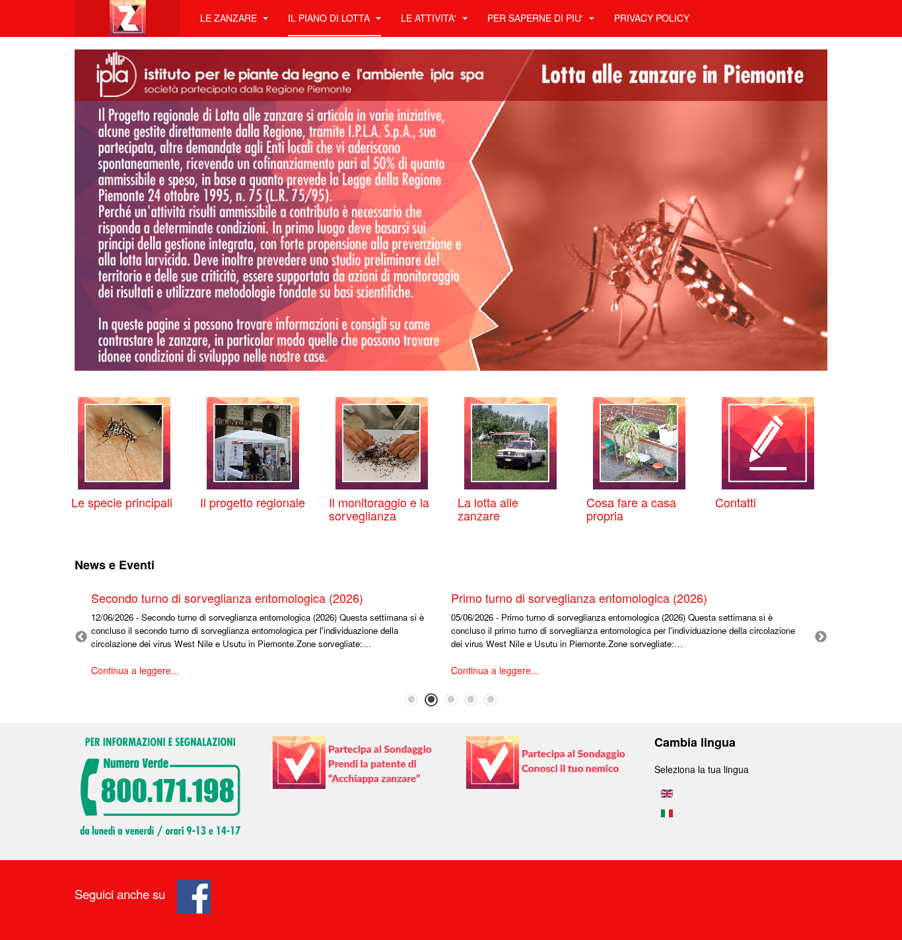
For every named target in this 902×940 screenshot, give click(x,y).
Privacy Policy (651, 17)
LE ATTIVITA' (430, 17)
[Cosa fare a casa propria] (639, 442)
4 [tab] (470, 699)
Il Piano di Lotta (330, 17)
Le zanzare (230, 17)
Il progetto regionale (252, 502)
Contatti (735, 502)
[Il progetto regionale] (253, 442)
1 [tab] (411, 699)
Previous (81, 637)
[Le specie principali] (124, 442)
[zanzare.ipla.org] (127, 18)
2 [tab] (431, 699)
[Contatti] (768, 442)
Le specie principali (121, 502)
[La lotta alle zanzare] (510, 442)
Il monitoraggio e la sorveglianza (379, 508)
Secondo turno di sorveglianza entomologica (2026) (227, 597)
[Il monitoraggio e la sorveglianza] (381, 442)
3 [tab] (451, 699)
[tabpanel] (271, 638)
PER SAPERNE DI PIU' (536, 17)
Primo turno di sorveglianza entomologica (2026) (579, 597)
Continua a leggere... (135, 670)
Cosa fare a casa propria (631, 508)
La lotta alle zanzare (488, 508)
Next (820, 637)
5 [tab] (490, 699)
